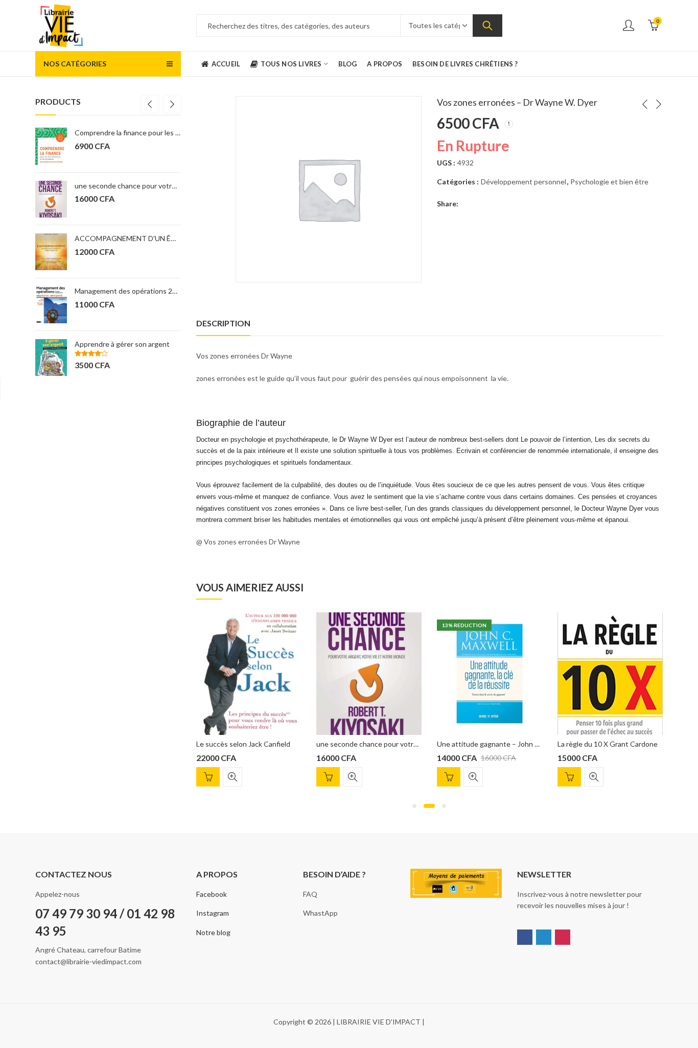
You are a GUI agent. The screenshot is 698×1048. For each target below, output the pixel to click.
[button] (414, 806)
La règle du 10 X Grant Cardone (607, 744)
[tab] (223, 323)
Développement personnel (523, 181)
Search (487, 25)
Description (223, 323)
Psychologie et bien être (609, 181)
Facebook (211, 894)
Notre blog (213, 932)
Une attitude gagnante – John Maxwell (499, 744)
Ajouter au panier (208, 777)
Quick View (232, 777)
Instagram (212, 913)
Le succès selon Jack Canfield (243, 744)
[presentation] (149, 104)
